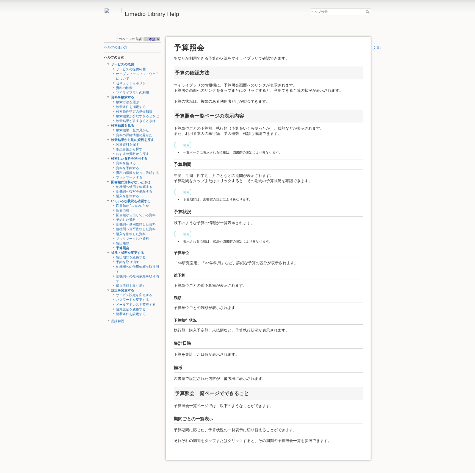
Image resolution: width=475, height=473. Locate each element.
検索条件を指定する (131, 107)
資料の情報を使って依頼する (137, 173)
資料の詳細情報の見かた (134, 135)
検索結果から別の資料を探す (132, 140)
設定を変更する (122, 290)
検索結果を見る (122, 125)
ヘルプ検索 (368, 12)
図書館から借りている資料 (136, 215)
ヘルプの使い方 (115, 47)
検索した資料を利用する (129, 158)
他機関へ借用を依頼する (134, 187)
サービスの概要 (122, 64)
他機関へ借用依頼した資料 (136, 224)
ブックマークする (129, 177)
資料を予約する (127, 168)
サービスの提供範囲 (131, 69)
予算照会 (122, 248)
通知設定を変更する (131, 309)
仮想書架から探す (129, 149)
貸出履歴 (122, 243)
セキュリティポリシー (132, 83)
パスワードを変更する (132, 300)
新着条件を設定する (131, 314)
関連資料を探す (127, 144)
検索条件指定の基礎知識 (134, 111)
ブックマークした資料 (132, 239)
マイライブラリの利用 (132, 92)
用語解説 (117, 321)
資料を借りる (126, 163)
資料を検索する (122, 97)
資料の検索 (124, 88)
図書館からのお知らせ (132, 206)
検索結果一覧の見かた (132, 130)
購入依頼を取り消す (131, 286)
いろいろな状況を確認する (131, 201)
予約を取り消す (127, 262)
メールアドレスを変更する (136, 305)
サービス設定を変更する (134, 295)
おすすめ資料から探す (132, 154)
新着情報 (122, 210)
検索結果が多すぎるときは (136, 121)
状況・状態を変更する (127, 253)
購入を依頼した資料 (131, 234)
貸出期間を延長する (131, 257)
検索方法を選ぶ (127, 102)
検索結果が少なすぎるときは (137, 116)
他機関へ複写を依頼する (134, 191)
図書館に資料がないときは (131, 182)
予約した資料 (126, 220)
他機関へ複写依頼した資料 (136, 229)
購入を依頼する (127, 196)
